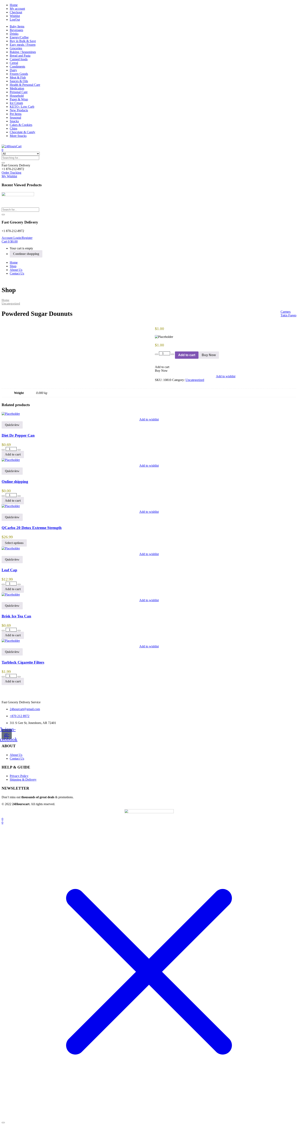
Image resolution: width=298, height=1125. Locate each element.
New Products (19, 110)
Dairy (13, 70)
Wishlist (15, 16)
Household (17, 95)
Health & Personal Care (25, 84)
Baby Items (17, 26)
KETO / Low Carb (22, 106)
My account (17, 8)
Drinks (14, 33)
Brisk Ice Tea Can (16, 616)
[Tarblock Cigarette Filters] (11, 640)
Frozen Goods (19, 74)
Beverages (16, 30)
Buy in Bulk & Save (23, 41)
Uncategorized (11, 303)
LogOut (15, 19)
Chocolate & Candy (22, 132)
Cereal (14, 63)
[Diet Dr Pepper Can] (11, 413)
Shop (13, 266)
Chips (13, 128)
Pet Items (15, 114)
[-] (156, 354)
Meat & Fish (18, 77)
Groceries (16, 48)
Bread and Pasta (20, 55)
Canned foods (19, 59)
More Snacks (18, 135)
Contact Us (17, 273)
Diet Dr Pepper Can (18, 435)
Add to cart (186, 355)
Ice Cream (16, 103)
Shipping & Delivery (23, 779)
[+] (172, 354)
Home (14, 5)
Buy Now (209, 355)
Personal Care (19, 92)
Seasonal (15, 117)
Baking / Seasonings (23, 52)
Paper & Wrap (19, 99)
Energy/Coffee (19, 37)
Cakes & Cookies (21, 125)
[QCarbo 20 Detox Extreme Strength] (11, 506)
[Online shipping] (11, 460)
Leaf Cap (9, 570)
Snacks (14, 121)
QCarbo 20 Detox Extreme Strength (32, 528)
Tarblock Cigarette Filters (23, 662)
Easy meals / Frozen (22, 44)
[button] (16, 165)
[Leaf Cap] (11, 548)
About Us (16, 269)
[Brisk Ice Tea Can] (11, 594)
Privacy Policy (19, 776)
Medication (17, 88)
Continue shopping (26, 253)
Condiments (17, 66)
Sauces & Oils (19, 81)
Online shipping (15, 481)
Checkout (16, 12)
